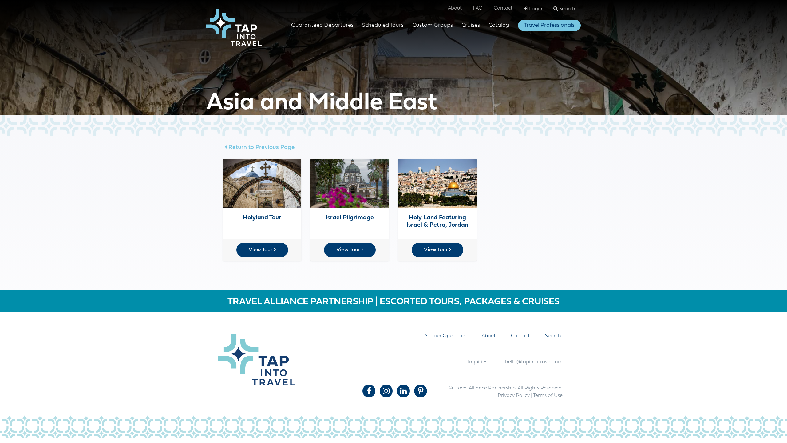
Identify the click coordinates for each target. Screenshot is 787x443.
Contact (503, 8)
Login (535, 8)
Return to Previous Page (261, 147)
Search (566, 8)
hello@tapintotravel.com (534, 362)
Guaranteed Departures (322, 25)
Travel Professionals (549, 25)
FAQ (478, 8)
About (455, 8)
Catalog (498, 25)
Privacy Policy (514, 395)
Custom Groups (432, 25)
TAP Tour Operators (444, 335)
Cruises (470, 25)
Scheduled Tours (383, 25)
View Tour (261, 250)
